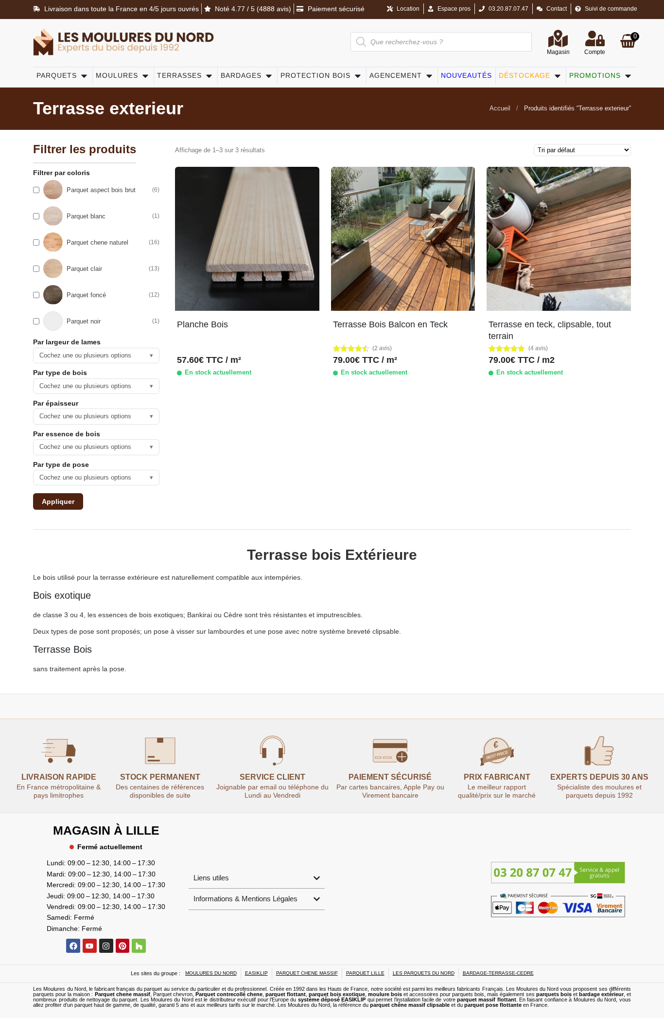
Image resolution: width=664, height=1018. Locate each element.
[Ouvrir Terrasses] (209, 76)
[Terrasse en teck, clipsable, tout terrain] (558, 239)
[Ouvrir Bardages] (269, 76)
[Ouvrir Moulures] (145, 76)
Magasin (558, 52)
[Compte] (595, 38)
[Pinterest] (123, 946)
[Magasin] (558, 38)
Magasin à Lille (106, 830)
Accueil (499, 108)
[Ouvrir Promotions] (628, 76)
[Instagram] (106, 946)
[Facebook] (73, 946)
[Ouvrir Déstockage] (557, 76)
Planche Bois (202, 324)
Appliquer (58, 501)
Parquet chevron (172, 994)
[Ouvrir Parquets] (84, 76)
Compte (594, 52)
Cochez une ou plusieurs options (96, 355)
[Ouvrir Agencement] (429, 76)
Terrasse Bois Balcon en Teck (390, 324)
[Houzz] (139, 946)
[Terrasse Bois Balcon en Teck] (403, 239)
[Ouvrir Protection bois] (358, 76)
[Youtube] (90, 946)
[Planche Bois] (247, 239)
